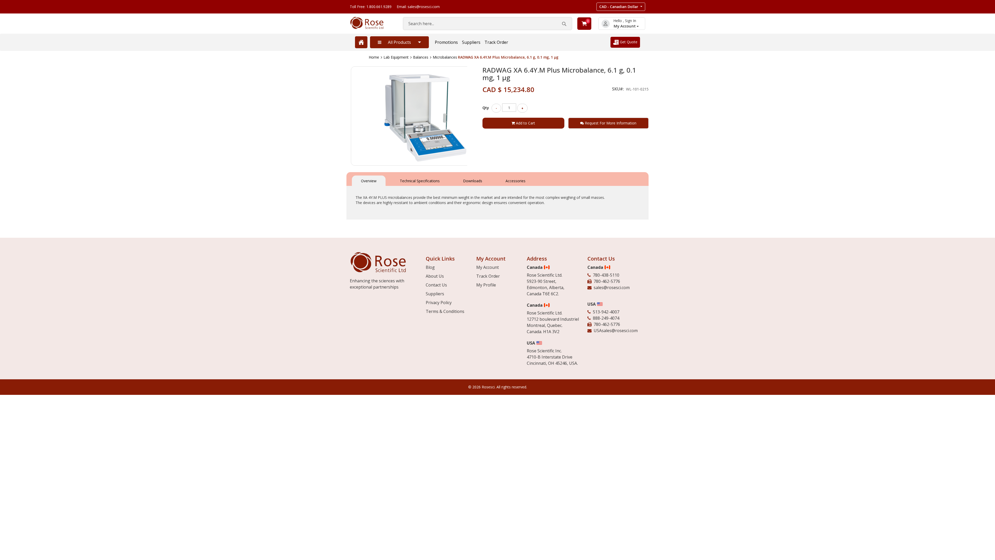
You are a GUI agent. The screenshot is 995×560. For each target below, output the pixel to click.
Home (374, 57)
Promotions (446, 42)
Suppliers (471, 42)
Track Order (496, 42)
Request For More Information (610, 123)
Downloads (472, 180)
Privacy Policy (439, 302)
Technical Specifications (420, 180)
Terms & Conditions (445, 311)
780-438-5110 (606, 275)
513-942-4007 (606, 312)
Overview (368, 180)
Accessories (515, 180)
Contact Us (436, 285)
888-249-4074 (606, 318)
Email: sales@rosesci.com (418, 6)
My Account (625, 26)
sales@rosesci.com (612, 287)
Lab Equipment (396, 57)
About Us (435, 276)
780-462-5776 (607, 281)
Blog (430, 267)
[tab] (369, 180)
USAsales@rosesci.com (616, 330)
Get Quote (628, 41)
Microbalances (445, 57)
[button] (620, 6)
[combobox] (487, 23)
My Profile (486, 285)
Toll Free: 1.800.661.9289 (371, 6)
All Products (399, 42)
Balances (420, 57)
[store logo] (371, 23)
